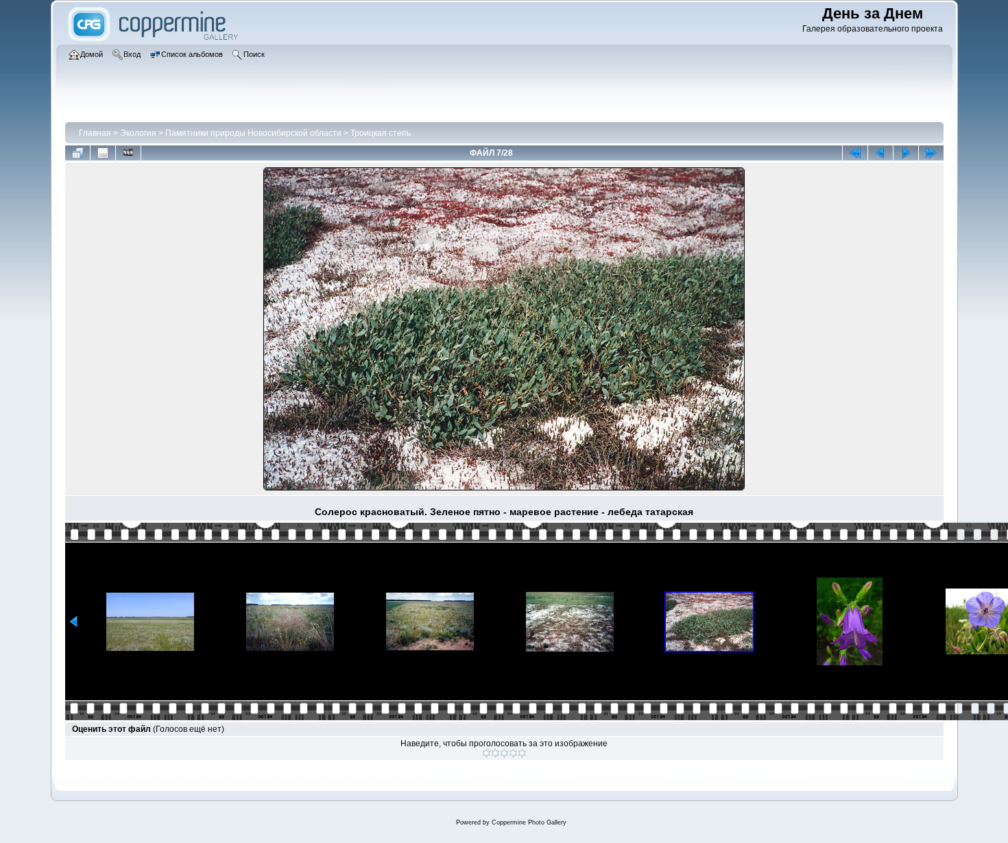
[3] (504, 753)
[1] (486, 753)
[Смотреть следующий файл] (905, 153)
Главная (95, 133)
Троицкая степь (380, 133)
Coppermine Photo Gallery (529, 822)
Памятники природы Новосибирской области (253, 133)
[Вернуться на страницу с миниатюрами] (77, 153)
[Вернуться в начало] (855, 153)
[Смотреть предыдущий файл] (880, 153)
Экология (138, 133)
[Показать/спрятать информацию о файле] (103, 153)
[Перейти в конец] (931, 153)
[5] (522, 753)
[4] (513, 753)
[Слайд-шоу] (128, 153)
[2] (495, 753)
